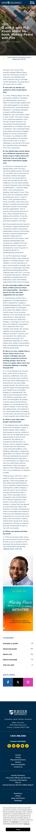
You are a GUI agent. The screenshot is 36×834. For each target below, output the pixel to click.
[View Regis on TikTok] (27, 746)
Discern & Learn (18, 644)
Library (18, 796)
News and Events (18, 798)
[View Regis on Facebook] (18, 746)
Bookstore (18, 793)
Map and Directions (18, 760)
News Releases (18, 649)
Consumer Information (18, 780)
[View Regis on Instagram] (9, 746)
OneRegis (18, 800)
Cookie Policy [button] (14, 822)
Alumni (18, 755)
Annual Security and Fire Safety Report (18, 785)
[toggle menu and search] (32, 2)
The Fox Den (18, 665)
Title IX (18, 782)
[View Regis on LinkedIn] (13, 746)
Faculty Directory (18, 775)
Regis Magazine (18, 660)
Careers (18, 762)
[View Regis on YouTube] (22, 746)
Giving (18, 757)
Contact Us (18, 767)
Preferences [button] (26, 824)
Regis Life (18, 654)
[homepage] (12, 3)
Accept (18, 829)
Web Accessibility (18, 764)
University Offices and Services (18, 778)
